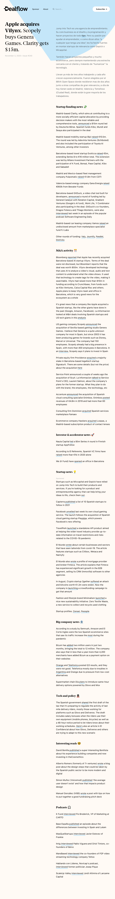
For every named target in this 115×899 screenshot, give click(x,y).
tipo (84, 35)
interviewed (62, 213)
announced (83, 123)
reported (72, 257)
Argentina (61, 672)
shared (85, 702)
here (80, 368)
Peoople (85, 611)
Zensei (76, 611)
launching (73, 588)
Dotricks (60, 240)
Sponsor (35, 9)
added (70, 645)
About (45, 9)
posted (106, 397)
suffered (95, 581)
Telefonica (73, 665)
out (83, 495)
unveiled (70, 511)
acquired (91, 357)
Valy (83, 236)
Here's (79, 726)
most (90, 635)
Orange (59, 665)
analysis (82, 317)
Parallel (99, 236)
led (71, 441)
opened (78, 461)
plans (82, 682)
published (70, 501)
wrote (69, 545)
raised (95, 137)
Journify (91, 236)
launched (71, 528)
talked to (96, 377)
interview (63, 351)
